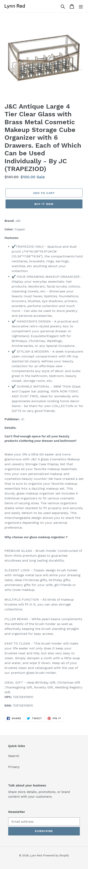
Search (13, 756)
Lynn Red (36, 855)
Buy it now (44, 204)
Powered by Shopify (56, 855)
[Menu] (80, 6)
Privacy (14, 767)
